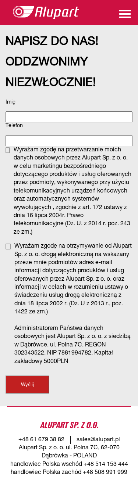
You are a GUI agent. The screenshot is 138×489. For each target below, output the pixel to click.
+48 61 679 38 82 (41, 440)
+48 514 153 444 (106, 465)
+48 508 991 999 (105, 473)
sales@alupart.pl (98, 440)
